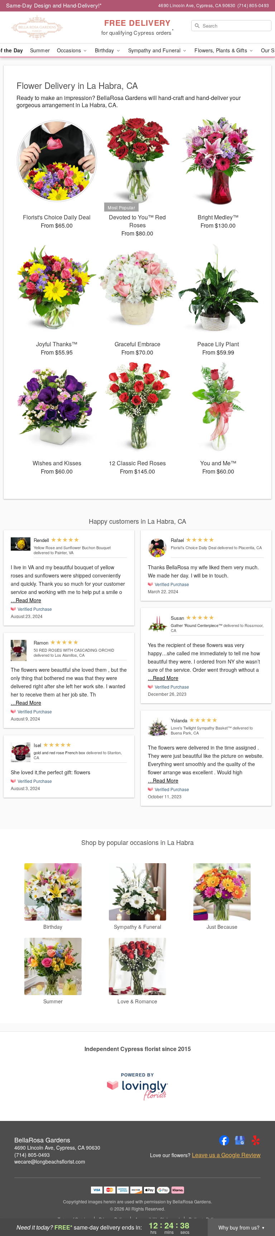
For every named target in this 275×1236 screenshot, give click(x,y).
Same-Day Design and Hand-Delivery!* (54, 5)
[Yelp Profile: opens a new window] (256, 1140)
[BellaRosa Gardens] (47, 27)
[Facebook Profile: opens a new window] (224, 1140)
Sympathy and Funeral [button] (155, 50)
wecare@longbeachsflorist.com (49, 1161)
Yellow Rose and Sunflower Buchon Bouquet (72, 547)
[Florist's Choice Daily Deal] (158, 547)
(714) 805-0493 (32, 1154)
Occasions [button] (69, 50)
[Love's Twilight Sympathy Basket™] (158, 727)
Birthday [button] (105, 50)
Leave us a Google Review (226, 1155)
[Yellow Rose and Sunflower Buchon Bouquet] (20, 543)
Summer (40, 50)
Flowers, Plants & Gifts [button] (221, 50)
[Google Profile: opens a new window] (240, 1140)
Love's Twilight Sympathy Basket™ (201, 728)
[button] (256, 1205)
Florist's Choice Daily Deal (193, 547)
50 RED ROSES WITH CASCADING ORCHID (74, 650)
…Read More (26, 600)
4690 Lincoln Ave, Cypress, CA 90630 (57, 1147)
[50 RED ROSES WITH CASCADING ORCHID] (20, 650)
